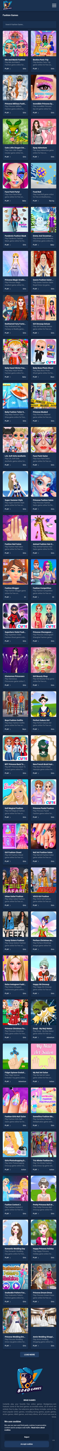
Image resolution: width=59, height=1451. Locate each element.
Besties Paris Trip (40, 60)
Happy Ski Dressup (41, 984)
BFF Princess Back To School (17, 764)
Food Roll (37, 192)
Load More (29, 1354)
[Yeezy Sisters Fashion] (15, 924)
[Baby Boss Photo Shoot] (43, 352)
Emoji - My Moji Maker (42, 1028)
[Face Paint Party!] (15, 175)
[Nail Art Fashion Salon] (43, 836)
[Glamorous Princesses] (15, 660)
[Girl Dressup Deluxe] (43, 307)
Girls (24, 69)
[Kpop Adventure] (43, 131)
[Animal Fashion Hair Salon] (43, 528)
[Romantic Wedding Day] (15, 1232)
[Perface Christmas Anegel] (43, 924)
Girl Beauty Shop (40, 676)
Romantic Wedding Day (15, 1249)
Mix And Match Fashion (15, 60)
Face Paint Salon (40, 456)
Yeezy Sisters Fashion (14, 940)
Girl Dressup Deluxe (41, 324)
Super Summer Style (14, 500)
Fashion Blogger (12, 588)
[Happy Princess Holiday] (43, 1232)
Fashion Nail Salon (13, 544)
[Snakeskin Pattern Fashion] (15, 1276)
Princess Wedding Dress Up (17, 1337)
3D (25, 597)
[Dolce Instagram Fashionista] (15, 968)
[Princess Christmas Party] (15, 1012)
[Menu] (54, 5)
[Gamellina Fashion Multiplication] (43, 1100)
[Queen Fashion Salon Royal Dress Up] (43, 263)
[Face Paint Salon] (43, 440)
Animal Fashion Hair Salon (44, 544)
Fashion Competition (42, 588)
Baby (24, 201)
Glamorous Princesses (14, 676)
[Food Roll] (43, 175)
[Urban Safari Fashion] (15, 880)
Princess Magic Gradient (15, 280)
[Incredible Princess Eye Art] (43, 87)
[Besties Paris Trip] (43, 43)
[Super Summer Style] (15, 484)
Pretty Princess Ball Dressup (45, 1205)
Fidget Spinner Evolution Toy (17, 1072)
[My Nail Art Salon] (43, 1056)
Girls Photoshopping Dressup (17, 1160)
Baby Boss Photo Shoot (43, 368)
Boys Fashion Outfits (14, 720)
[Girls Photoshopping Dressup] (15, 1144)
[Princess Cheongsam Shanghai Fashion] (43, 616)
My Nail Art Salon (40, 1072)
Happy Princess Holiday (43, 1249)
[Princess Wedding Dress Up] (15, 1320)
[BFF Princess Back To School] (15, 748)
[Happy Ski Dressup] (43, 968)
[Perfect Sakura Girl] (43, 704)
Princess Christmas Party (16, 1028)
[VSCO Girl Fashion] (43, 880)
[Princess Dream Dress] (43, 1276)
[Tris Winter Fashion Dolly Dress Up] (43, 1144)
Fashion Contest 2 (13, 1205)
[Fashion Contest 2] (15, 1188)
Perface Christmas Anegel (44, 940)
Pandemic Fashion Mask (15, 236)
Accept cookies (27, 1444)
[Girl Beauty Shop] (43, 660)
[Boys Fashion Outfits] (15, 704)
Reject (26, 1437)
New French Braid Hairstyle (45, 764)
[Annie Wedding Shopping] (43, 1320)
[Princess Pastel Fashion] (43, 792)
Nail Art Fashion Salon (42, 852)
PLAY (7, 69)
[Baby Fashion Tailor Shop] (15, 396)
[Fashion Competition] (43, 572)
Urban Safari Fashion (14, 896)
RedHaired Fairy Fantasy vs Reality (20, 324)
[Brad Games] (6, 5)
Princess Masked (40, 412)
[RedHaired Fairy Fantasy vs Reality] (15, 307)
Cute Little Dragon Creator (16, 148)
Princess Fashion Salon (43, 500)
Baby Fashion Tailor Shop (16, 412)
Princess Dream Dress (42, 1293)
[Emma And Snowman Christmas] (43, 219)
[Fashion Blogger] (15, 572)
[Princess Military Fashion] (15, 87)
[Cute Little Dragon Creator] (15, 131)
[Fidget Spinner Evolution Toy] (15, 1056)
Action (51, 1081)
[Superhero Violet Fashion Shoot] (15, 616)
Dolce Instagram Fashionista (17, 984)
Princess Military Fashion (16, 104)
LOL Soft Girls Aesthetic (15, 456)
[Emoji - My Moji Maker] (43, 1012)
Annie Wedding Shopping (44, 1337)
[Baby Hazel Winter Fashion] (15, 352)
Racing (51, 201)
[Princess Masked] (43, 396)
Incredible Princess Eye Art (44, 104)
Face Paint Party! (12, 192)
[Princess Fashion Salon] (43, 484)
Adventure (50, 1037)
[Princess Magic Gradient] (15, 263)
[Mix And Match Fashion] (15, 43)
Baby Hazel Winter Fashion (16, 368)
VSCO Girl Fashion (41, 896)
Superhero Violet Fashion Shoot (19, 632)
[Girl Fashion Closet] (15, 836)
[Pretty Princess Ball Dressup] (43, 1188)
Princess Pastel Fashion (43, 808)
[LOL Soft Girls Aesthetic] (15, 440)
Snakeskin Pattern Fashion (16, 1293)
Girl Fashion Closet (13, 852)
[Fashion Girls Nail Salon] (15, 1100)
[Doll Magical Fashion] (15, 792)
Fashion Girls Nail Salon (15, 1116)
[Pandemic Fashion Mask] (15, 219)
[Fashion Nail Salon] (15, 528)
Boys (52, 377)
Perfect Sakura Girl (41, 720)
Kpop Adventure (40, 148)
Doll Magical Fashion (14, 808)
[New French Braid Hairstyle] (43, 748)
